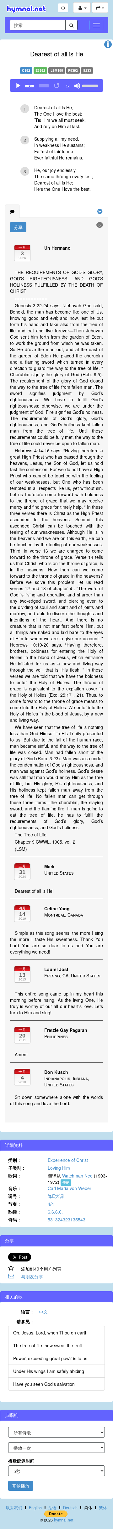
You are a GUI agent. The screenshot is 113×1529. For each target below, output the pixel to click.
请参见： (25, 1321)
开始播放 (21, 1486)
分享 (18, 227)
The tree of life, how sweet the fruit (47, 1345)
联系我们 (14, 1508)
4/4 (51, 1204)
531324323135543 (66, 1219)
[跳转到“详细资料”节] (108, 46)
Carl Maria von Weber (69, 1188)
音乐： (14, 1188)
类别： (14, 1160)
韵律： (14, 1212)
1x (68, 86)
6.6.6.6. (55, 1212)
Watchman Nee (77, 1176)
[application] (56, 85)
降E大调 (56, 1196)
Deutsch (70, 1508)
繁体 (103, 1508)
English (35, 1508)
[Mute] (77, 86)
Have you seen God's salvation (44, 1384)
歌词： (14, 1176)
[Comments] (12, 211)
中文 (43, 1311)
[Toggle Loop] (57, 86)
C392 (26, 70)
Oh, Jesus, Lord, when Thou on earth (50, 1332)
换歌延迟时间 (21, 1461)
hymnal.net (63, 1520)
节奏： (14, 1204)
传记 (65, 1182)
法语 (52, 1508)
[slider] (91, 85)
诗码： (14, 1219)
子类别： (17, 1168)
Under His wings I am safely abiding (48, 1371)
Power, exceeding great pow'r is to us (50, 1358)
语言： (27, 1311)
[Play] (18, 86)
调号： (14, 1196)
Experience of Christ (68, 1160)
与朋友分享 (32, 1276)
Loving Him (59, 1168)
